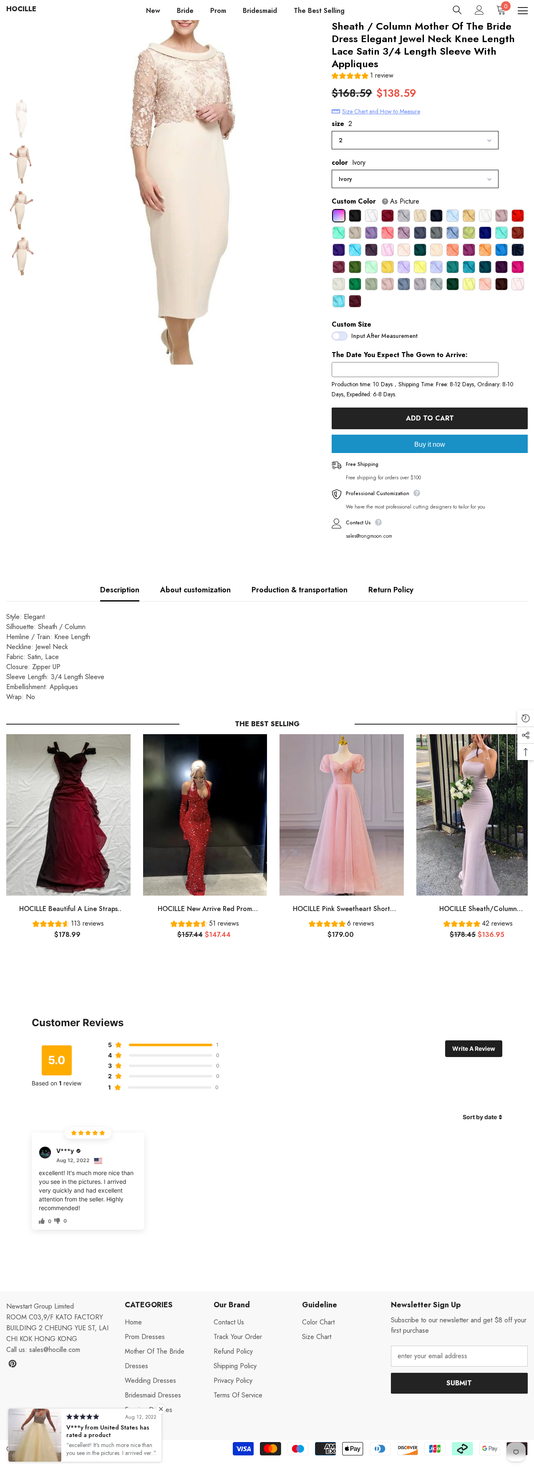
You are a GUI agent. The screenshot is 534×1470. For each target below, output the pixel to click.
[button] (362, 76)
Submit (459, 1383)
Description (119, 589)
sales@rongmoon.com (369, 536)
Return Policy (390, 589)
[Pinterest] (12, 1363)
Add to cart (430, 418)
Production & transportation (300, 589)
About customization (195, 589)
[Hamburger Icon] (523, 11)
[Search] (457, 10)
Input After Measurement (384, 336)
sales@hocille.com (54, 1349)
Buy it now (429, 444)
